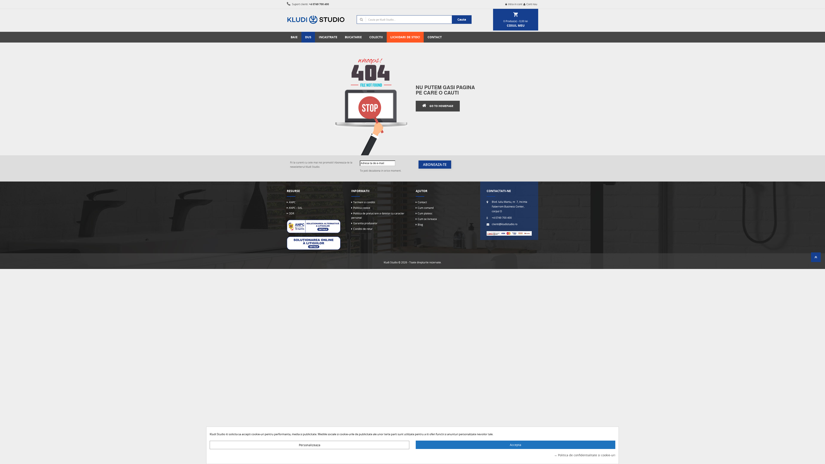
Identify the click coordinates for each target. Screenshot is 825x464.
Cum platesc (425, 213)
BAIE (294, 37)
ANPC (292, 202)
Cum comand (426, 208)
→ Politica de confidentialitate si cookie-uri (584, 455)
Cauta (461, 19)
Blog (420, 224)
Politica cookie (361, 208)
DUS (308, 37)
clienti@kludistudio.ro (504, 224)
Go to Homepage (441, 106)
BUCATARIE (353, 37)
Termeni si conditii (364, 202)
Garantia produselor (365, 223)
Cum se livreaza (427, 219)
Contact (422, 202)
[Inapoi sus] (816, 258)
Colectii (376, 37)
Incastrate (328, 37)
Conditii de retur (363, 229)
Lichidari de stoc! (405, 37)
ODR (291, 213)
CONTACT (435, 37)
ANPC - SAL (295, 208)
